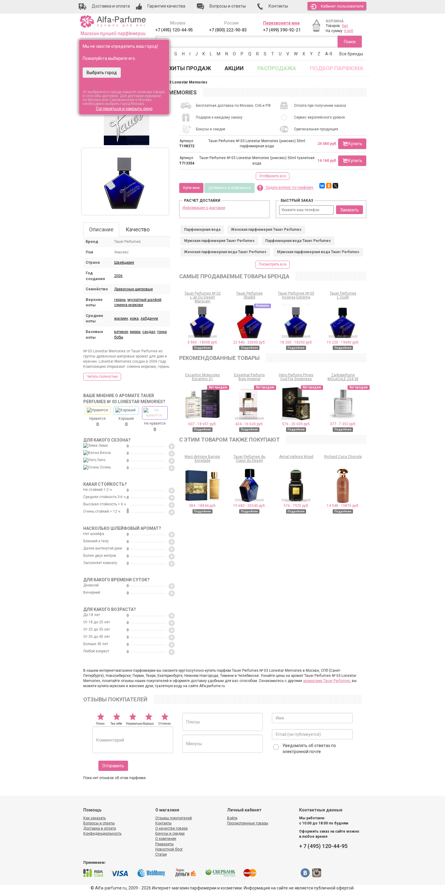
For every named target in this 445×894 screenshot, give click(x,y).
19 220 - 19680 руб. (343, 342)
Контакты (163, 823)
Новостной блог (169, 849)
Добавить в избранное (229, 187)
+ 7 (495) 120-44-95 (323, 846)
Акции (234, 68)
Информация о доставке (204, 208)
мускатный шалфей (144, 300)
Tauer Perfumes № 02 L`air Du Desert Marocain (202, 297)
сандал (148, 332)
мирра (135, 332)
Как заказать (94, 818)
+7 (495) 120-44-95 (174, 30)
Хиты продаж (190, 68)
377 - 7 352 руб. (343, 424)
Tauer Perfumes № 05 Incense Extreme (296, 295)
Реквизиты (164, 844)
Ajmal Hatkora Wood (296, 457)
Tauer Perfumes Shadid (249, 295)
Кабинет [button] (342, 6)
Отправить (113, 765)
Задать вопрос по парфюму (289, 188)
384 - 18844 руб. (202, 506)
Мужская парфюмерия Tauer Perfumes (219, 241)
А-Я (328, 53)
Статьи (161, 854)
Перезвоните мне (281, 23)
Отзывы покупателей (173, 818)
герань (120, 300)
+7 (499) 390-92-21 (282, 30)
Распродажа (276, 68)
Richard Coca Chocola (343, 457)
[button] (352, 144)
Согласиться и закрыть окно (124, 108)
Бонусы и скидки (170, 833)
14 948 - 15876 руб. (343, 506)
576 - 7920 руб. (296, 506)
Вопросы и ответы (99, 823)
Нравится (97, 421)
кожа (134, 318)
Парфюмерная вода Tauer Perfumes (298, 241)
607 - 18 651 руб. (202, 424)
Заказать (349, 209)
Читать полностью (102, 376)
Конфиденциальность (102, 833)
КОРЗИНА (335, 21)
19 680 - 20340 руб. (249, 506)
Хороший (126, 421)
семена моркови (128, 305)
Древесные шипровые (133, 289)
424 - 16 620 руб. (249, 424)
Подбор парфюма (336, 68)
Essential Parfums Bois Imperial (249, 377)
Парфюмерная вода (202, 229)
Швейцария (124, 262)
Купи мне (191, 187)
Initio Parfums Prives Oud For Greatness (296, 377)
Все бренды (351, 53)
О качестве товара (171, 828)
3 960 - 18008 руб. (202, 342)
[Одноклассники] (328, 185)
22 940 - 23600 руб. (249, 342)
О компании (165, 839)
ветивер (121, 332)
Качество (138, 229)
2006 (118, 276)
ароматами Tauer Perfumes (326, 681)
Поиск (350, 41)
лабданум (149, 318)
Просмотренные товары (247, 823)
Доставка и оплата (99, 828)
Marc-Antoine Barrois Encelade (202, 459)
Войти (232, 818)
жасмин (121, 318)
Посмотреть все (272, 264)
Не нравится (155, 426)
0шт (345, 26)
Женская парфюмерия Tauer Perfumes (266, 229)
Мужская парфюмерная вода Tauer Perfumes (318, 252)
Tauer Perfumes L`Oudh (343, 295)
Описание (101, 229)
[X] (335, 185)
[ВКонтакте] (322, 185)
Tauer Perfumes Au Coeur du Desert (249, 459)
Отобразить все (272, 176)
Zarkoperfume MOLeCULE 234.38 (343, 377)
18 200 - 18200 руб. (296, 342)
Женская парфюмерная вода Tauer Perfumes (225, 252)
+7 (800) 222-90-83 (228, 30)
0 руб (348, 31)
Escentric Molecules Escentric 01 (202, 377)
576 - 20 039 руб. (296, 424)
